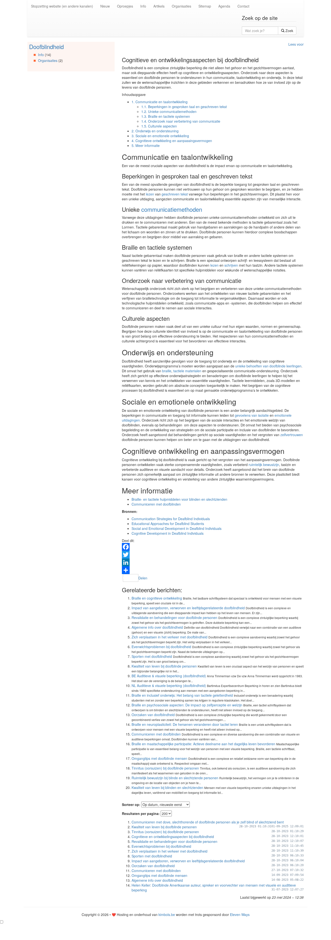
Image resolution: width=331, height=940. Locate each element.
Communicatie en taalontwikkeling (160, 101)
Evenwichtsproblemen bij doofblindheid (161, 646)
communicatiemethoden (171, 209)
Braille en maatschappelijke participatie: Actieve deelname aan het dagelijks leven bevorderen (203, 743)
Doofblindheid (46, 46)
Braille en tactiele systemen (165, 116)
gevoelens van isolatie (252, 415)
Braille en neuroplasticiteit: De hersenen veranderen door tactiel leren (185, 724)
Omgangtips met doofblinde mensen (159, 758)
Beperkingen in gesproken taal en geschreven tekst (184, 106)
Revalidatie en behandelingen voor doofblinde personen (174, 617)
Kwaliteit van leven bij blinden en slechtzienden (167, 787)
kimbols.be (166, 914)
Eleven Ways (240, 914)
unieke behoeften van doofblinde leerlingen (268, 366)
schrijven (231, 265)
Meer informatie (146, 145)
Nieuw (105, 6)
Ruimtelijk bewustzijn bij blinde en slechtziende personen (175, 777)
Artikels (159, 6)
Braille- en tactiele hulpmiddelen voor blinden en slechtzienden (179, 499)
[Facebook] (213, 547)
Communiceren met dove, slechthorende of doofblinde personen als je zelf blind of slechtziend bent (208, 822)
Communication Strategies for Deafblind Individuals (171, 518)
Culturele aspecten (159, 126)
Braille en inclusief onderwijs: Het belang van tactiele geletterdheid (182, 695)
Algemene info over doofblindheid (157, 627)
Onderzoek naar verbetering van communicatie (180, 121)
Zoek (288, 30)
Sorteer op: (131, 804)
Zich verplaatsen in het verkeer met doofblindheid (169, 637)
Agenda (224, 6)
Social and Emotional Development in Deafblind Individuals (176, 528)
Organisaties (181, 6)
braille (166, 370)
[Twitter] (213, 555)
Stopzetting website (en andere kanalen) (62, 6)
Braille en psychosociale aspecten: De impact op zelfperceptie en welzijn (187, 705)
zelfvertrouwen (291, 434)
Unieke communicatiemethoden (169, 111)
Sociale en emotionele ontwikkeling (160, 135)
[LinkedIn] (213, 562)
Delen (142, 578)
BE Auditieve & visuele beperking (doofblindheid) (169, 675)
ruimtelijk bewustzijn (264, 464)
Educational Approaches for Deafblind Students (168, 523)
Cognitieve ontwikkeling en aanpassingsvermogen (172, 140)
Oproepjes (125, 6)
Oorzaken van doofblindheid (153, 714)
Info (143, 6)
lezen (150, 194)
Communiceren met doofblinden (156, 504)
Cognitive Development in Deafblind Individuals (168, 533)
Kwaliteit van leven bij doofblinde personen (164, 666)
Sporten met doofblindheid (152, 656)
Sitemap (204, 6)
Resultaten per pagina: (141, 813)
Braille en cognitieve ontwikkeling (157, 598)
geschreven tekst (175, 194)
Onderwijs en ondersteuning (155, 130)
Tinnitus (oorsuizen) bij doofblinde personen (165, 768)
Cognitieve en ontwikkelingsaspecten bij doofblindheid (173, 836)
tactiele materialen (187, 370)
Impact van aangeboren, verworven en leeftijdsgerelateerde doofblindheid (188, 607)
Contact (243, 6)
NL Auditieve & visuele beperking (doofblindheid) (169, 685)
